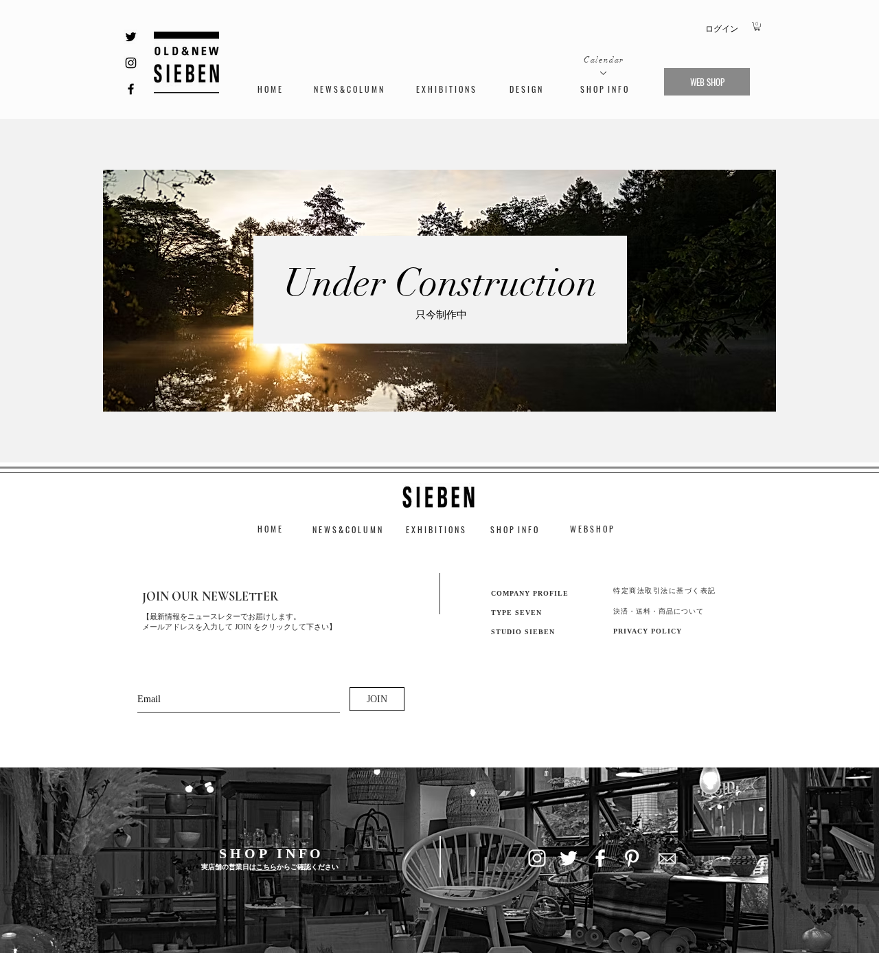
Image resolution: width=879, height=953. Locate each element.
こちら (266, 867)
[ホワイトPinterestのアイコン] (631, 858)
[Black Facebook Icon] (131, 89)
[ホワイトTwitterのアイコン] (568, 858)
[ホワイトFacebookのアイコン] (600, 858)
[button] (757, 26)
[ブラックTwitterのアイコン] (131, 37)
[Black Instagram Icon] (131, 63)
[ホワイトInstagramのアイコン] (537, 858)
